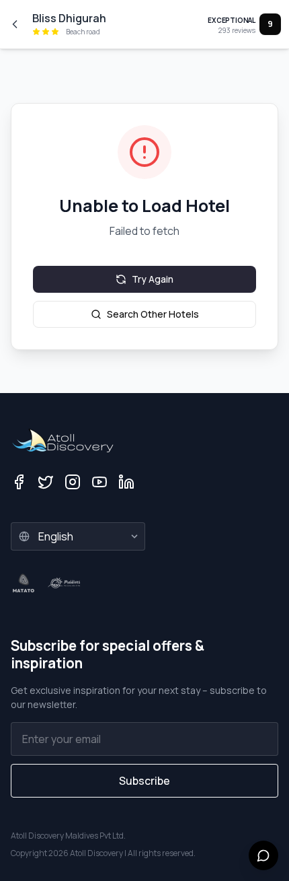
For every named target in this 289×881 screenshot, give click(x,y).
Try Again (152, 279)
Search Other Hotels (153, 314)
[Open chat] (263, 855)
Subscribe (144, 780)
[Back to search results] (14, 24)
